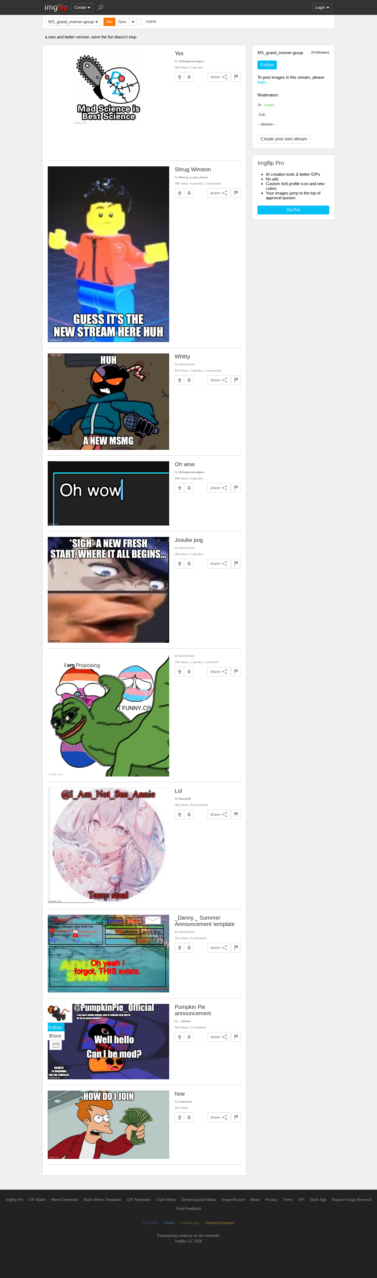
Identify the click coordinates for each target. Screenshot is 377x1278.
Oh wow (185, 464)
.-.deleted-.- (266, 124)
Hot (109, 21)
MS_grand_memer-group (71, 21)
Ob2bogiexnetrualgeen (191, 61)
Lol (178, 791)
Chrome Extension (219, 1223)
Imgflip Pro (14, 1200)
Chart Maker (166, 1200)
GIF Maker (37, 1200)
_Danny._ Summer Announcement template (205, 921)
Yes (179, 53)
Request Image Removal (351, 1200)
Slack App (318, 1200)
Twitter (169, 1223)
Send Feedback (188, 1208)
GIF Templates (139, 1200)
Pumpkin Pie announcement (193, 1010)
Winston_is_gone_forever (193, 177)
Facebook (150, 1223)
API (301, 1200)
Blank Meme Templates (102, 1200)
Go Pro (293, 210)
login (261, 82)
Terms (288, 1200)
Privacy (271, 1200)
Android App (189, 1223)
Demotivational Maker (198, 1200)
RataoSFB (185, 798)
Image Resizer (233, 1200)
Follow (267, 64)
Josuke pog (189, 540)
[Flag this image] (236, 77)
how (180, 1094)
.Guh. (261, 114)
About (255, 1200)
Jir (265, 105)
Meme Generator (64, 1200)
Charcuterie (185, 1101)
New (122, 21)
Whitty (182, 356)
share (215, 77)
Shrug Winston (193, 169)
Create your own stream (284, 139)
